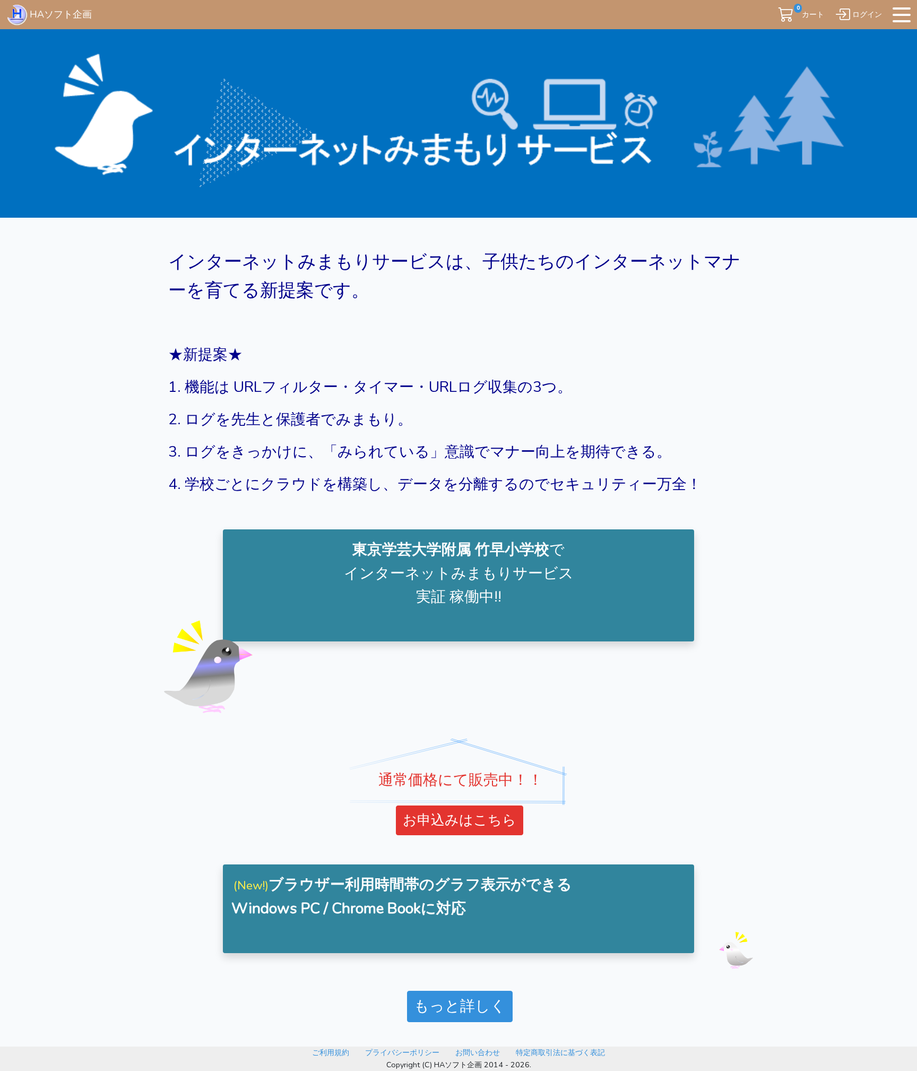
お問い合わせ (477, 1052)
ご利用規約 (330, 1052)
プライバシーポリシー (402, 1052)
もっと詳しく (460, 1006)
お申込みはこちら (459, 820)
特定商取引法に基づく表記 (560, 1052)
